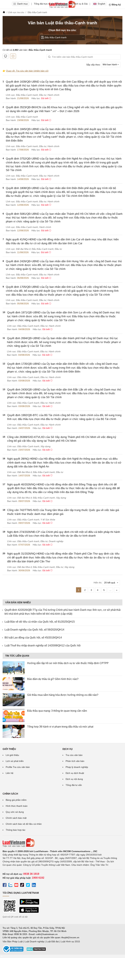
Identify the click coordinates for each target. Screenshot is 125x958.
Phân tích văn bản (75, 761)
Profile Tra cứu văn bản (18, 767)
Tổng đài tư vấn (74, 785)
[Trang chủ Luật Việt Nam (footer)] (62, 842)
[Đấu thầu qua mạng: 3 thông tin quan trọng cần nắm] (14, 715)
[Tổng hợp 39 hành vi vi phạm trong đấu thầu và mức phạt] (14, 731)
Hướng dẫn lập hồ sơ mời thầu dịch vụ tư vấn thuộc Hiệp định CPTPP (68, 663)
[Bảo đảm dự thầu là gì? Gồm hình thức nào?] (14, 683)
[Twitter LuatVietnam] (28, 885)
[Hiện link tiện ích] (5, 56)
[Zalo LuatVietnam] (10, 885)
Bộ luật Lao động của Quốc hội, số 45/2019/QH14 (33, 637)
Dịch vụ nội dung (74, 779)
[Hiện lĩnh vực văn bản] (13, 56)
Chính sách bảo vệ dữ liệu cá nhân (24, 824)
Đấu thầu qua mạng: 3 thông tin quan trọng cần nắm (57, 710)
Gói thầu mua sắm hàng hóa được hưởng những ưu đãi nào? (62, 695)
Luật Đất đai (52, 941)
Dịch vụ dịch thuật (75, 773)
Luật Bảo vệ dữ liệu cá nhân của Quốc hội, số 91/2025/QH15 (40, 621)
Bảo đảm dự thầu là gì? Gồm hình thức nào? (52, 679)
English (101, 3)
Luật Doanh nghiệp (34, 941)
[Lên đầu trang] (1, 956)
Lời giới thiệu (12, 755)
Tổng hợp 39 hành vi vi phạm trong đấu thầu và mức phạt (60, 726)
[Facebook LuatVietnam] (5, 885)
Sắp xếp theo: (93, 64)
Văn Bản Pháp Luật (13, 941)
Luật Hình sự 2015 (70, 941)
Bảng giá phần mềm (16, 800)
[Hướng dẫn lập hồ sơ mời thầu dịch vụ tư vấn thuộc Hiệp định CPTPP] (14, 667)
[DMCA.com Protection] (36, 950)
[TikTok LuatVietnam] (22, 885)
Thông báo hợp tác (15, 830)
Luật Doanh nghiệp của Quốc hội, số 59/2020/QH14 (34, 629)
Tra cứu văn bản (74, 755)
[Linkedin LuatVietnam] (34, 885)
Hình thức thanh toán (17, 806)
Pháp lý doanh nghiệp (77, 767)
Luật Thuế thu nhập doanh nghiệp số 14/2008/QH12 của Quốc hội (43, 645)
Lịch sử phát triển (15, 761)
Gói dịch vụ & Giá (79, 3)
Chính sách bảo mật (16, 818)
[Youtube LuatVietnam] (16, 885)
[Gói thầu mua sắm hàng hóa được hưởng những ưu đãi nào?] (14, 699)
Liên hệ (9, 773)
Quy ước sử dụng (15, 812)
